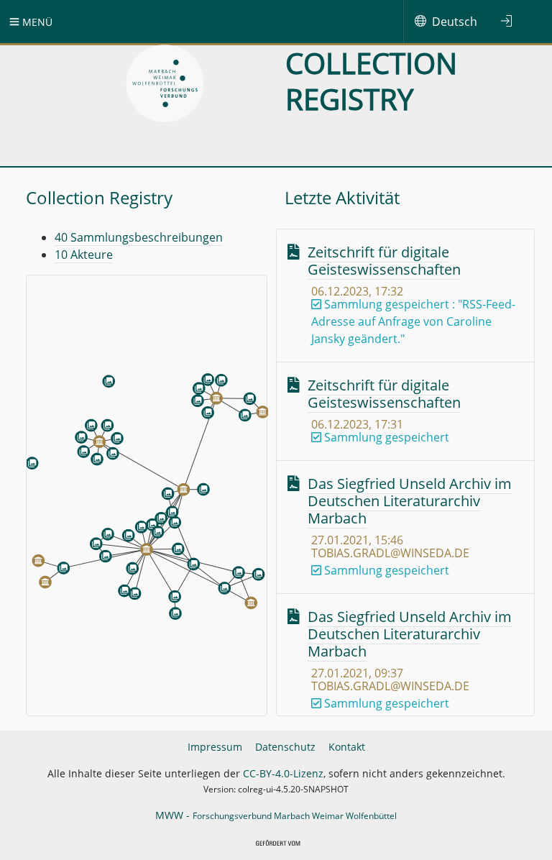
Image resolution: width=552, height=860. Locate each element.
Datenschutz (285, 747)
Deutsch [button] (454, 21)
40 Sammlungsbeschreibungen (139, 237)
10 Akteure (84, 254)
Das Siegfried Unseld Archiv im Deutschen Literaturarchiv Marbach (410, 501)
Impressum (215, 747)
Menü (35, 22)
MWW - (276, 815)
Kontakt (346, 747)
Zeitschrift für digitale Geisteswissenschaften (384, 260)
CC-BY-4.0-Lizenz (283, 773)
